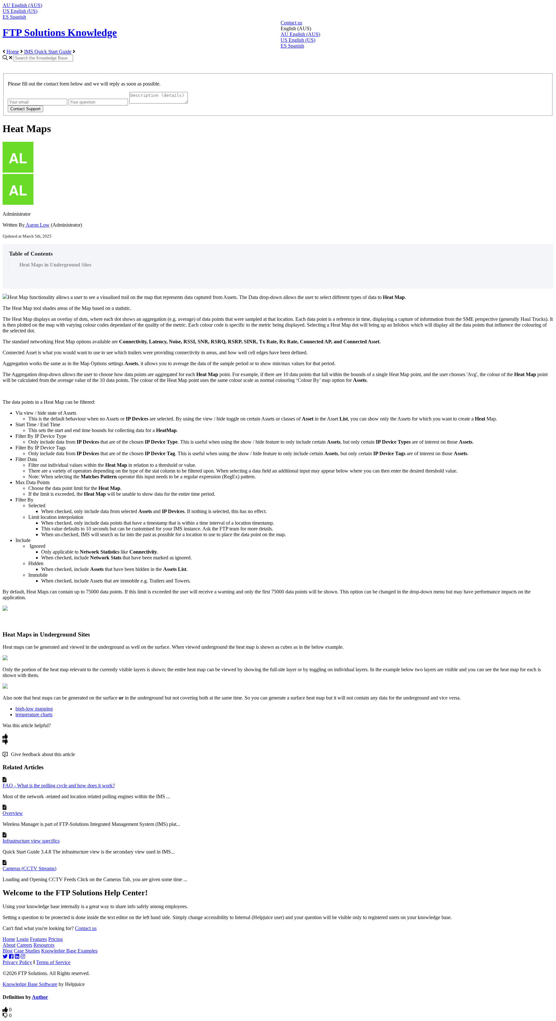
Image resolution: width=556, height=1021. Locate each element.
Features (38, 939)
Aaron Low (37, 225)
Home (12, 51)
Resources (43, 945)
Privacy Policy (17, 962)
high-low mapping (34, 708)
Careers (24, 945)
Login (22, 939)
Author (40, 997)
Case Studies (27, 950)
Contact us (291, 22)
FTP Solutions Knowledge (60, 32)
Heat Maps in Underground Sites (55, 264)
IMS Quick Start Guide (47, 51)
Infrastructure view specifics (31, 841)
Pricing (55, 939)
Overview (13, 813)
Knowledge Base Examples (69, 950)
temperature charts (33, 714)
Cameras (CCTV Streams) (29, 868)
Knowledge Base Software (30, 984)
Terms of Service (53, 962)
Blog (8, 950)
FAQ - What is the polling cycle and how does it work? (59, 785)
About (9, 945)
